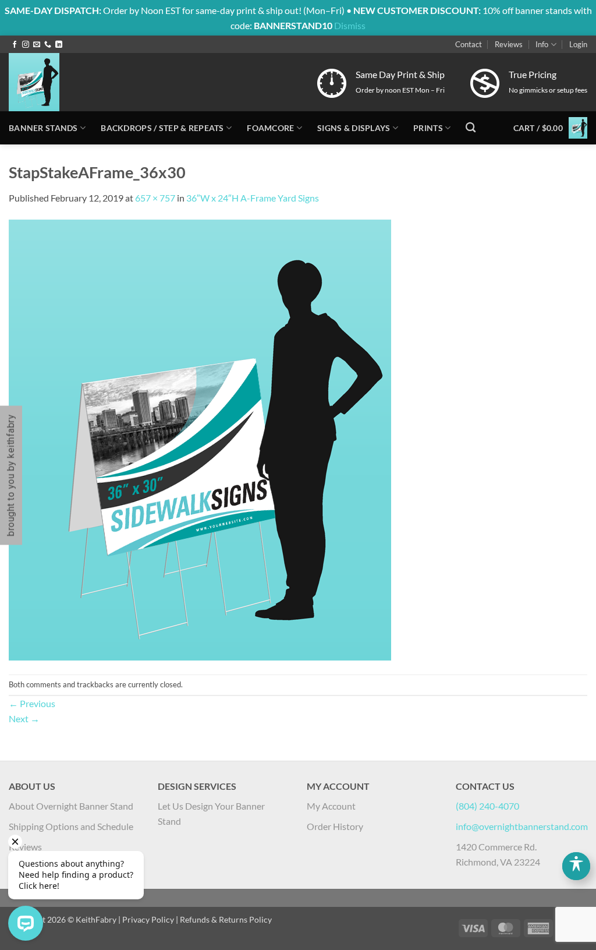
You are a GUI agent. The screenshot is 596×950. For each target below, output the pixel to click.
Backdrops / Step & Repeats (162, 128)
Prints (428, 128)
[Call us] (47, 45)
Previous (32, 703)
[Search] (471, 128)
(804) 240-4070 (487, 805)
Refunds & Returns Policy (226, 919)
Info (541, 44)
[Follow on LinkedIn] (58, 45)
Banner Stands (43, 128)
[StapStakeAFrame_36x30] (200, 438)
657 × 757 (155, 197)
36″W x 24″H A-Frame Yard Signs (252, 197)
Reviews (509, 44)
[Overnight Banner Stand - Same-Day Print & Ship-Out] (119, 82)
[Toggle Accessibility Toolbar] (576, 866)
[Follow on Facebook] (14, 45)
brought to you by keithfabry (10, 475)
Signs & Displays (354, 128)
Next (24, 718)
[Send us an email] (36, 45)
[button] (578, 44)
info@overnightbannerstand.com (522, 826)
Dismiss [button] (350, 25)
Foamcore (270, 128)
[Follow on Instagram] (25, 45)
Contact (468, 44)
